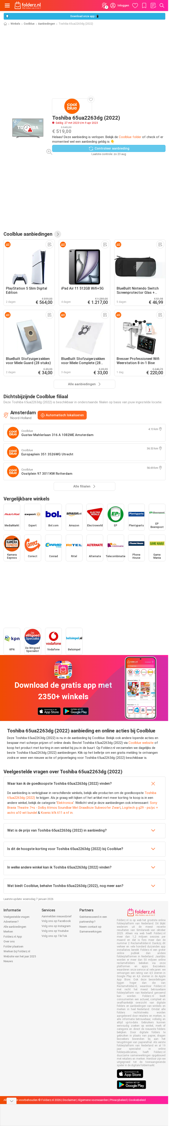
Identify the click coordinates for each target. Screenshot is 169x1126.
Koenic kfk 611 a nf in (57, 813)
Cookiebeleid (137, 1100)
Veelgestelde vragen (16, 916)
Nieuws (8, 961)
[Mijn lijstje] (153, 5)
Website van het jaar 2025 (20, 956)
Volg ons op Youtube (55, 931)
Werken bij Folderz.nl (17, 951)
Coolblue (29, 23)
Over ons (9, 941)
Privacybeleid (118, 1100)
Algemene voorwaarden (93, 1100)
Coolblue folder (130, 137)
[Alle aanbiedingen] (57, 234)
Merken (8, 931)
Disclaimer (69, 1100)
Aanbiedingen (46, 23)
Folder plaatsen (13, 946)
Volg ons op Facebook (56, 921)
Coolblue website (141, 743)
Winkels (15, 23)
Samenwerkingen (90, 931)
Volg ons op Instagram (56, 926)
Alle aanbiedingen (15, 926)
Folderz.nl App (13, 936)
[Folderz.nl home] (28, 5)
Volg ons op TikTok (54, 936)
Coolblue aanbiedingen (28, 234)
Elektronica (65, 803)
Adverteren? (11, 921)
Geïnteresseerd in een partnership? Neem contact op (93, 921)
